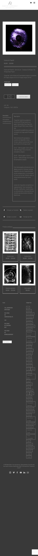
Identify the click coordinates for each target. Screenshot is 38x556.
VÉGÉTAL (16, 107)
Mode (28, 387)
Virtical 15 (29, 450)
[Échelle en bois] (10, 232)
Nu (27, 393)
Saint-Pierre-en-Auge (30, 419)
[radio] (7, 84)
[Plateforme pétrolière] (10, 264)
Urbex (28, 441)
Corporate (29, 353)
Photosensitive (30, 411)
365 (28, 307)
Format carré (7, 82)
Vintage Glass (30, 447)
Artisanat (29, 320)
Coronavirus (29, 350)
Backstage (29, 323)
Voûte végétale (27, 288)
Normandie (29, 390)
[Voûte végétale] (27, 264)
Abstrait (29, 310)
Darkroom (29, 366)
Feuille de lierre (27, 256)
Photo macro (30, 408)
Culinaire (29, 363)
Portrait (29, 415)
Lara (28, 381)
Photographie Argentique (30, 404)
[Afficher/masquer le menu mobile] (34, 3)
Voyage (28, 454)
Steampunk (29, 427)
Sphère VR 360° (30, 423)
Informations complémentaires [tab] (7, 120)
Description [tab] (5, 115)
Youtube (29, 457)
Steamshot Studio (29, 431)
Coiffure (29, 347)
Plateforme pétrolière (10, 288)
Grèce (32, 369)
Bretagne (29, 329)
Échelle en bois (10, 256)
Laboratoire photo (29, 377)
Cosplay (29, 356)
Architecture (30, 317)
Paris (32, 393)
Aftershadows (30, 314)
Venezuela (29, 444)
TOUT (11, 107)
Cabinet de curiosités (29, 339)
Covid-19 (29, 359)
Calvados (29, 344)
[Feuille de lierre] (27, 232)
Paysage (29, 396)
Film (28, 369)
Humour (29, 372)
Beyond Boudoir (30, 326)
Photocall (29, 399)
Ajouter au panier (23, 96)
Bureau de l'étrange (29, 334)
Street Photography (30, 437)
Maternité (29, 384)
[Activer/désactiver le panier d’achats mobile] (31, 3)
